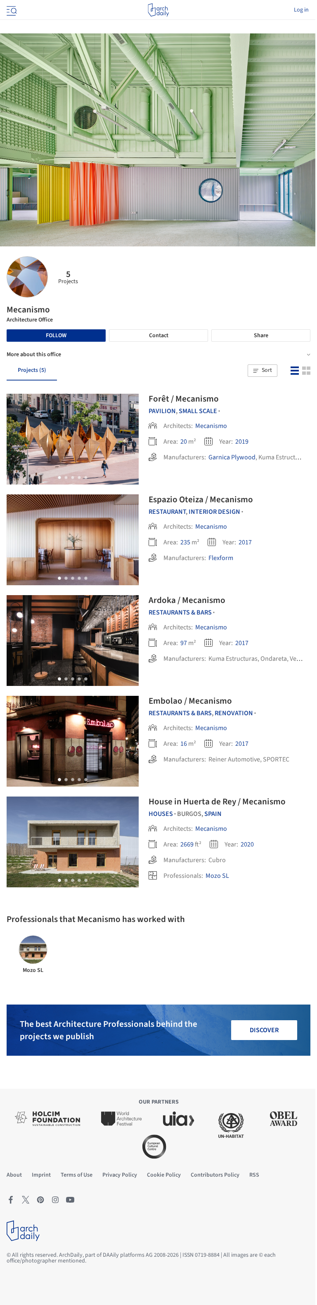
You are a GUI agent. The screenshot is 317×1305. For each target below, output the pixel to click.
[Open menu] (11, 10)
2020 (247, 844)
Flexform (220, 558)
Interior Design (214, 511)
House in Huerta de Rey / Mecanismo (217, 801)
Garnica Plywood (231, 457)
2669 (187, 844)
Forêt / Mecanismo (184, 398)
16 (183, 743)
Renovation (234, 713)
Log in (301, 10)
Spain (213, 813)
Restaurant (167, 511)
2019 (241, 441)
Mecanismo (211, 425)
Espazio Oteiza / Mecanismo (201, 499)
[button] (262, 370)
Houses (161, 813)
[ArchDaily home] (158, 10)
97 (183, 643)
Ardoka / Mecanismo (187, 600)
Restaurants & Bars (180, 612)
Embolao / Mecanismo (190, 701)
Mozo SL (217, 875)
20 (183, 441)
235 (185, 542)
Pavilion (162, 411)
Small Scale (198, 411)
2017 (245, 542)
